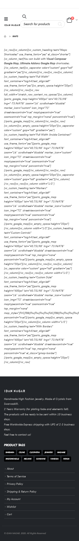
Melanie (28, 459)
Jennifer (49, 452)
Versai (66, 459)
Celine (22, 452)
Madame (61, 452)
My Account (13, 499)
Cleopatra (35, 452)
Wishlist (11, 506)
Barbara (10, 452)
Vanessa (54, 459)
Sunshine (41, 459)
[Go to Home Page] (5, 36)
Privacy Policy (15, 483)
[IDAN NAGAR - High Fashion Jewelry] (12, 25)
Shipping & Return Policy (21, 491)
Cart (9, 514)
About (10, 468)
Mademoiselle (12, 459)
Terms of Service (16, 476)
